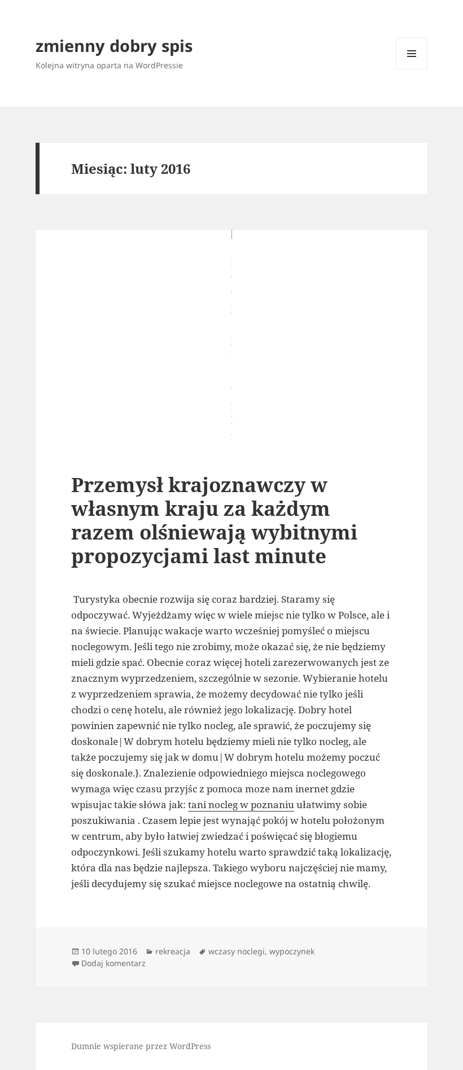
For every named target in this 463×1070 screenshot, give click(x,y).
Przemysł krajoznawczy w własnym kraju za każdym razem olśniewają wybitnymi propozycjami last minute (214, 520)
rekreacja (172, 951)
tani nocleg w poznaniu (241, 804)
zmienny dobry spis (114, 45)
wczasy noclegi (236, 951)
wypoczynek (292, 951)
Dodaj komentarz (113, 963)
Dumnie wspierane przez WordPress (141, 1046)
